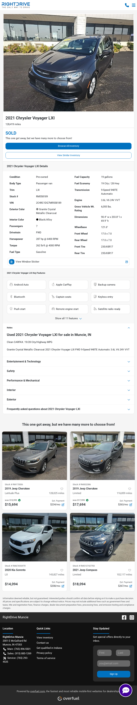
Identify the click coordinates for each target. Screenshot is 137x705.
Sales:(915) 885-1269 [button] (19, 653)
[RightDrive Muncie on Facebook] (123, 617)
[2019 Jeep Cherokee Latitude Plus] (34, 455)
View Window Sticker (27, 261)
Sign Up (114, 674)
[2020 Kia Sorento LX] (34, 537)
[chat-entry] (125, 690)
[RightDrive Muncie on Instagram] (130, 617)
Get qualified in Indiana (49, 647)
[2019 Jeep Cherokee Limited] (102, 455)
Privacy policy (44, 652)
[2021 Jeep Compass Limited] (102, 537)
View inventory (45, 637)
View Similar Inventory (68, 155)
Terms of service (46, 658)
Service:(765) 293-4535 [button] (15, 659)
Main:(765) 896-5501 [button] (19, 648)
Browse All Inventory (68, 146)
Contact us (43, 642)
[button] (127, 5)
